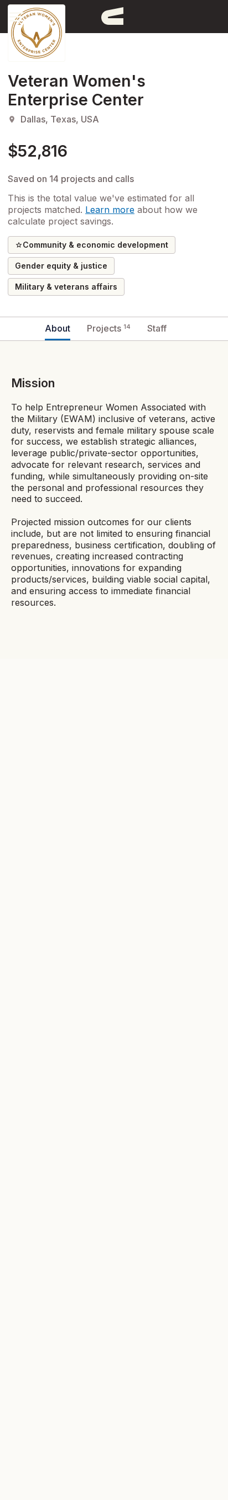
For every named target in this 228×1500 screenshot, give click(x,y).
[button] (16, 16)
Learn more (109, 209)
